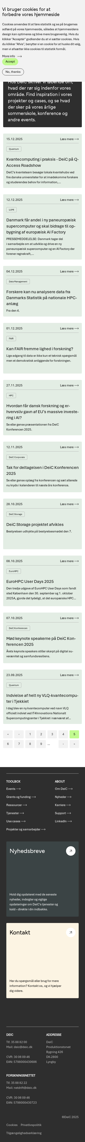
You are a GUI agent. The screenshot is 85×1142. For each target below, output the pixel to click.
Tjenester (12, 813)
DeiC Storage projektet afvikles (35, 524)
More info (8, 56)
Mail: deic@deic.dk (19, 1047)
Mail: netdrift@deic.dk (21, 1088)
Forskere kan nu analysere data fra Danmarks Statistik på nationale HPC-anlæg (41, 297)
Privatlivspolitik (31, 1125)
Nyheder (60, 797)
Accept (10, 62)
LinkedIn (61, 821)
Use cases (13, 821)
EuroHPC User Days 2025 (30, 581)
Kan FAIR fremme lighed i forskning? (39, 348)
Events (10, 789)
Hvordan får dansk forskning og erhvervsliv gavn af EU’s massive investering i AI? (42, 411)
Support (60, 813)
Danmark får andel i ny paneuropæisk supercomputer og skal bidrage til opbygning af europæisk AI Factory (41, 226)
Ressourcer (14, 805)
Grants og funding (18, 797)
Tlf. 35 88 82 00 (16, 1042)
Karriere (60, 805)
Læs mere (67, 139)
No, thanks (13, 72)
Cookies (12, 1125)
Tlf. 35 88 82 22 (16, 1083)
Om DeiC (61, 789)
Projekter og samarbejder (23, 829)
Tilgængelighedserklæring (24, 1133)
